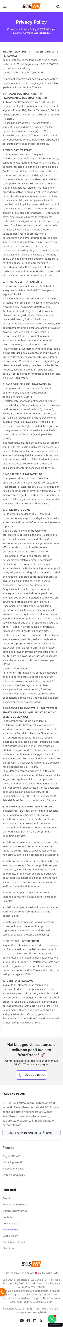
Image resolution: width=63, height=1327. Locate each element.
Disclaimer (8, 1248)
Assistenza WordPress (15, 1204)
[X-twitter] (41, 1320)
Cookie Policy (10, 1235)
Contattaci (8, 1217)
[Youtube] (22, 1320)
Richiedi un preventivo (14, 1210)
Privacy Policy (10, 1229)
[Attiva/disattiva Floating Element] (52, 1319)
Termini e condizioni (13, 1242)
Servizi (6, 1198)
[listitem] (31, 1114)
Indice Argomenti (12, 1162)
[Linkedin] (35, 1320)
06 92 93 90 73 (34, 1074)
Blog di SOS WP (11, 1156)
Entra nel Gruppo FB (13, 1174)
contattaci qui (42, 32)
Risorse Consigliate (13, 1168)
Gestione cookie (55, 1325)
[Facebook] (28, 1320)
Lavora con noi (10, 1223)
